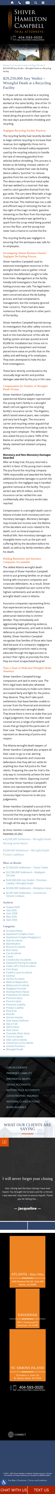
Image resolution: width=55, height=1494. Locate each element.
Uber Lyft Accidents (16, 1040)
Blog (33, 65)
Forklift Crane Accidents (19, 972)
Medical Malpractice (17, 982)
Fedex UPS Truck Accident (20, 966)
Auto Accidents (14, 940)
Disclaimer (22, 1480)
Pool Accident (13, 1001)
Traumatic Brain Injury (18, 1033)
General (10, 975)
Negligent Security (16, 988)
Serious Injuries (14, 1017)
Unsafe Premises (15, 1046)
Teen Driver (12, 1030)
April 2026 (11, 920)
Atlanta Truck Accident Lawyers (16, 65)
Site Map (12, 1480)
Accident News (14, 931)
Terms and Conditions (37, 1480)
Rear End (11, 1011)
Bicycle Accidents (15, 947)
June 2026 (12, 913)
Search (35, 2)
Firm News (12, 969)
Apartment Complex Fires (20, 934)
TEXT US (41, 1490)
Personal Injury (14, 998)
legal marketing (21, 1475)
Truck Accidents (14, 1036)
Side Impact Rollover (17, 1020)
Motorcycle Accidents (17, 985)
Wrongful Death (14, 1049)
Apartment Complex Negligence (23, 937)
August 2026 (13, 907)
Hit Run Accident (15, 979)
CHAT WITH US (13, 1490)
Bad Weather (13, 943)
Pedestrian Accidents (17, 995)
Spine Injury (12, 1027)
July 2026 (11, 910)
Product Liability (15, 1008)
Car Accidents (13, 953)
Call (19, 2)
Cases (9, 956)
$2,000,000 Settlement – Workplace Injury (28, 888)
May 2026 (11, 916)
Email (27, 2)
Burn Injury (12, 950)
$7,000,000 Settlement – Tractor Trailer (27, 867)
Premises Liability (15, 1004)
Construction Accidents (18, 959)
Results (40, 65)
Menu (42, 2)
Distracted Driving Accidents (21, 963)
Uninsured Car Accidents (19, 1043)
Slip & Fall (11, 1024)
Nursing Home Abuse (17, 992)
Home (12, 2)
